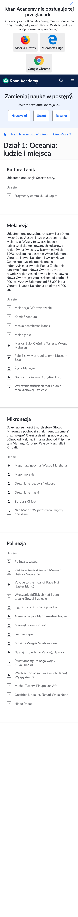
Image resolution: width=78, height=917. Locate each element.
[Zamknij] (71, 3)
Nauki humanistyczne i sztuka (29, 134)
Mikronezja (19, 419)
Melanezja (18, 225)
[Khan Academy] (19, 81)
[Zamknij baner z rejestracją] (71, 94)
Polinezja (16, 543)
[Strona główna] (4, 135)
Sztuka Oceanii (61, 134)
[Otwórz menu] (72, 80)
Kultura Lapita (22, 169)
